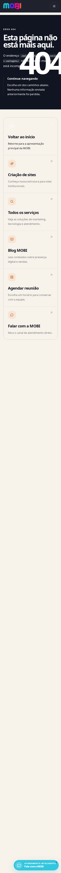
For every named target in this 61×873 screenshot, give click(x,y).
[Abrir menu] (54, 6)
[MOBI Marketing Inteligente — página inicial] (12, 6)
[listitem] (30, 136)
